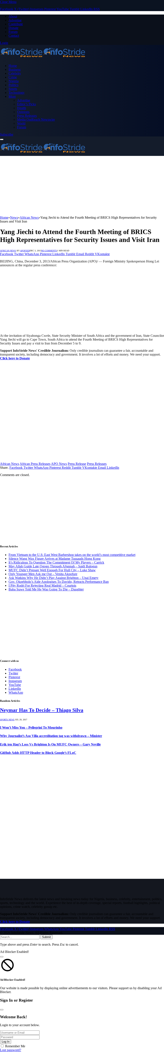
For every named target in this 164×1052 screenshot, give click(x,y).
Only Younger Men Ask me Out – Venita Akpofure (43, 574)
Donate (13, 28)
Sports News (7, 719)
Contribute (16, 24)
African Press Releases (35, 464)
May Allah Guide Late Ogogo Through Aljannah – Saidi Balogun (53, 566)
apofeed (25, 250)
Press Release (77, 464)
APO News (59, 464)
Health (21, 108)
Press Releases (27, 115)
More (12, 96)
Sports (13, 89)
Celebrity (15, 73)
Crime (13, 77)
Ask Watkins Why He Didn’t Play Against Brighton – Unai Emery (53, 578)
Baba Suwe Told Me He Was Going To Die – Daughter (46, 589)
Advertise (15, 20)
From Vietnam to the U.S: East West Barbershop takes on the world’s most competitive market (72, 555)
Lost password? (10, 1050)
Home (13, 65)
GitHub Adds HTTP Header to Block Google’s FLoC (38, 753)
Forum (13, 32)
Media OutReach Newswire (36, 119)
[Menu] (1, 139)
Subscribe (6, 134)
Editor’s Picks (26, 104)
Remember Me (15, 1046)
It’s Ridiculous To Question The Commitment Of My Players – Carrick (56, 562)
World (21, 123)
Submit (46, 937)
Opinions (23, 112)
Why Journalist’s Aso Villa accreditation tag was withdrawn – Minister (51, 736)
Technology (17, 92)
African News (8, 250)
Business (14, 69)
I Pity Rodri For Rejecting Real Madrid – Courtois (42, 585)
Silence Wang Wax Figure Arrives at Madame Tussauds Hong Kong (55, 558)
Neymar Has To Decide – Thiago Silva (41, 710)
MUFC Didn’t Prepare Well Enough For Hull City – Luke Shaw (52, 570)
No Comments (49, 250)
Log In (5, 1041)
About (13, 16)
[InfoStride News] (42, 58)
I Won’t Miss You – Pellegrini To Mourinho (31, 727)
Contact (14, 35)
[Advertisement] (82, 186)
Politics (13, 85)
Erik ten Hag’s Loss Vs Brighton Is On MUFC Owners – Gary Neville (50, 744)
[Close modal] (1, 956)
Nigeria (14, 81)
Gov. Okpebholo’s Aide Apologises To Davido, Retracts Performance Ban (59, 581)
